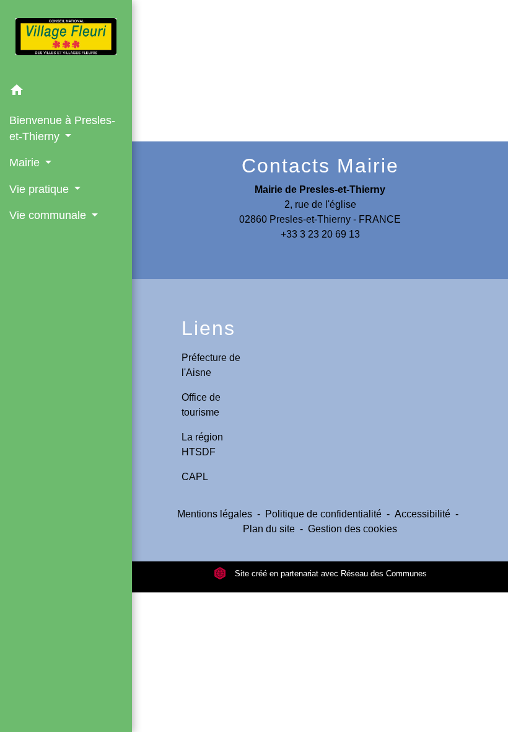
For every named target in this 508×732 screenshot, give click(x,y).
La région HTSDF (202, 444)
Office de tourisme (201, 404)
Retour (323, 85)
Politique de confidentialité (323, 514)
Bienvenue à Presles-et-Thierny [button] (62, 128)
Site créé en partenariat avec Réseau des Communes (329, 573)
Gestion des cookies (352, 529)
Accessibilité (422, 514)
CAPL (195, 476)
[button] (66, 92)
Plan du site (269, 529)
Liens (208, 328)
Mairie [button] (26, 162)
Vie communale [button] (49, 215)
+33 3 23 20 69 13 (320, 234)
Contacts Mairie (320, 165)
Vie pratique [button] (40, 189)
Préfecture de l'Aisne (211, 365)
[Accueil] (66, 39)
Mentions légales (214, 514)
